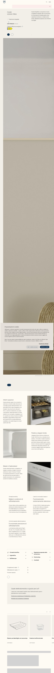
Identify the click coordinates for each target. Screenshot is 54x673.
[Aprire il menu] (50, 2)
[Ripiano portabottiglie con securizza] (17, 625)
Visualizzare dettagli (43, 343)
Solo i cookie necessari (32, 347)
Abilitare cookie (44, 347)
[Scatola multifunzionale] (40, 625)
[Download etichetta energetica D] (9, 29)
